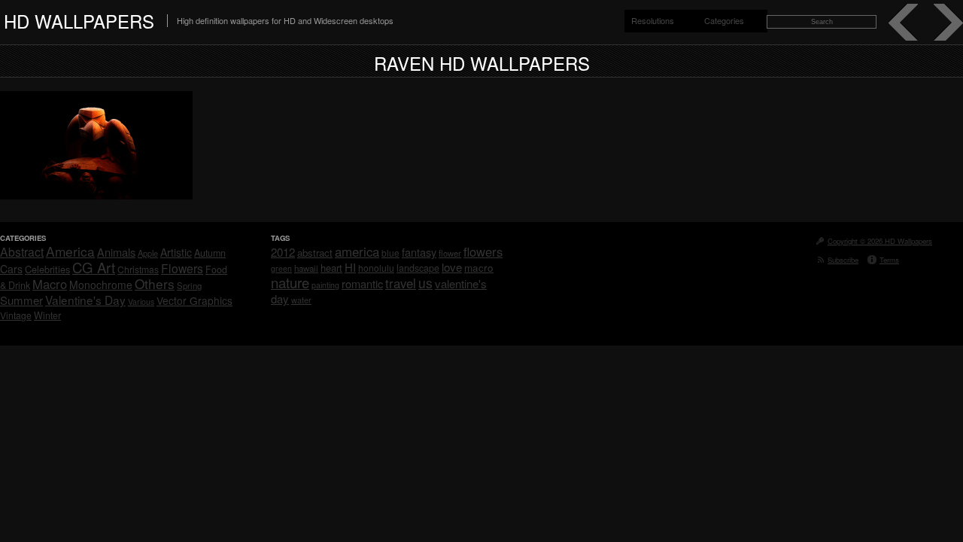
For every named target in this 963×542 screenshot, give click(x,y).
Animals (116, 252)
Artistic (176, 252)
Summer (21, 300)
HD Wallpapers (79, 21)
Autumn (210, 253)
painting (325, 285)
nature (290, 282)
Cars (11, 268)
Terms (889, 259)
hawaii (306, 268)
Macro (49, 284)
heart (331, 267)
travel (400, 283)
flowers (483, 251)
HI (350, 267)
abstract (315, 252)
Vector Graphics (194, 300)
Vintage (16, 315)
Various (141, 301)
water (301, 300)
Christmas (138, 269)
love (452, 267)
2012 (283, 252)
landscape (417, 268)
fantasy (419, 252)
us (425, 282)
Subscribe (843, 259)
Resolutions (652, 20)
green (281, 268)
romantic (362, 283)
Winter (47, 315)
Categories (724, 20)
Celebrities (47, 269)
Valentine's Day (85, 299)
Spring (189, 285)
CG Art (93, 267)
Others (155, 283)
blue (390, 252)
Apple (148, 253)
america (357, 251)
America (70, 251)
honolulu (376, 267)
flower (450, 253)
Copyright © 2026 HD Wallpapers (880, 241)
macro (479, 267)
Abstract (22, 251)
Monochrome (100, 284)
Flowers (182, 268)
